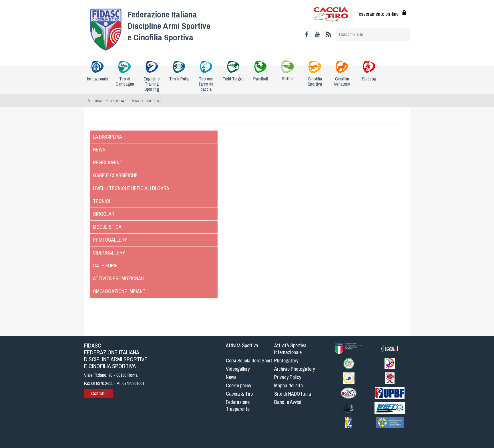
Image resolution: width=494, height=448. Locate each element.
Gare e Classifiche (115, 175)
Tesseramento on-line (377, 13)
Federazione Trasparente (238, 405)
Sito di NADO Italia (292, 393)
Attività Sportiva (242, 345)
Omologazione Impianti (120, 291)
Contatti (98, 393)
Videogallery (109, 252)
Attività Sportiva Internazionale (290, 349)
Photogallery (110, 239)
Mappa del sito (288, 385)
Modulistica (107, 226)
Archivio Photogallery (294, 368)
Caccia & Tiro (239, 393)
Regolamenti (108, 162)
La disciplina (107, 136)
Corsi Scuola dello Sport (249, 360)
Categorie (105, 265)
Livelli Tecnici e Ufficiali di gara (131, 188)
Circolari (104, 214)
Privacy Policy (287, 377)
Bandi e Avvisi (287, 402)
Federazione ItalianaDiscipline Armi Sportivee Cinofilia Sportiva (169, 26)
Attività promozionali (118, 278)
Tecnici (101, 201)
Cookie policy (238, 385)
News (99, 149)
